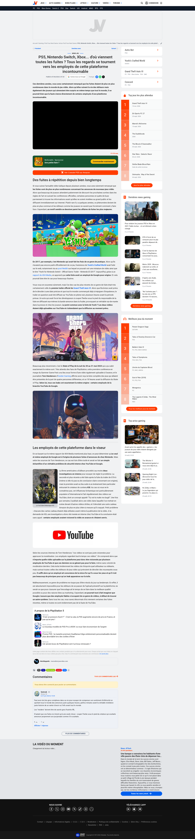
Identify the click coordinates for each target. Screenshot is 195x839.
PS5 (38, 8)
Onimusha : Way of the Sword (143, 174)
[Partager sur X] (103, 76)
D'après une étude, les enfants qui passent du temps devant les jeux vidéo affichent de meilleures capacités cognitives (150, 280)
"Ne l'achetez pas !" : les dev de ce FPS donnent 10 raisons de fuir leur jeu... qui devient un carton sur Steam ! (150, 294)
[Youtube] (68, 809)
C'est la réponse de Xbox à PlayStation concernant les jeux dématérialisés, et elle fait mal (149, 253)
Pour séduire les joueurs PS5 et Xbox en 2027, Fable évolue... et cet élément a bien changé (140, 226)
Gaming (40, 43)
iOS (78, 8)
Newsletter (92, 825)
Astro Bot (129, 50)
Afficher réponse (41, 726)
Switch (72, 8)
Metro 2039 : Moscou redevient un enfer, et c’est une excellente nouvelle (150, 267)
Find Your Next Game (51, 43)
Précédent (38, 48)
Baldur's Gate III (138, 347)
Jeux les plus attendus (141, 185)
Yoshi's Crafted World (135, 60)
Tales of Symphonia (139, 357)
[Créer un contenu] (161, 43)
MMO (91, 8)
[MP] (49, 692)
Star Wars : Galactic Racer (142, 154)
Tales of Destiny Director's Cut (143, 337)
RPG (96, 8)
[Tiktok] (80, 809)
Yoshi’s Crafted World (97, 265)
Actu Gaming (54, 3)
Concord (129, 82)
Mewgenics (136, 388)
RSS (100, 825)
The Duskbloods (138, 134)
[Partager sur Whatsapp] (100, 76)
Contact (40, 822)
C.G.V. (82, 822)
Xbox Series (46, 8)
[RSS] (74, 809)
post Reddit (63, 268)
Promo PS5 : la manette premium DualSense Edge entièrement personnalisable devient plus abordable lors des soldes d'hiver (79, 635)
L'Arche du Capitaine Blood (142, 367)
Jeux (42, 3)
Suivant (113, 48)
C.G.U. (75, 822)
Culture (94, 3)
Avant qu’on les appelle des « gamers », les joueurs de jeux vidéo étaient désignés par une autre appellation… (141, 449)
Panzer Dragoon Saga (140, 327)
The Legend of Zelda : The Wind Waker (144, 398)
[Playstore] (128, 809)
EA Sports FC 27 (138, 114)
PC (34, 8)
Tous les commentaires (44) (105, 676)
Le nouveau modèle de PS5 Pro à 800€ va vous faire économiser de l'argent (74, 627)
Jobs (107, 825)
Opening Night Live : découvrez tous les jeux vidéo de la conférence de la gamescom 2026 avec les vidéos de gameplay (149, 477)
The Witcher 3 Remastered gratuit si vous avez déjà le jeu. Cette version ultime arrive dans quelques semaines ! (150, 463)
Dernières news (76, 48)
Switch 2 (55, 8)
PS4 (62, 8)
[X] (57, 809)
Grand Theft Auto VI (82, 288)
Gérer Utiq (135, 822)
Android (84, 8)
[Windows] (140, 809)
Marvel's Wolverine (139, 124)
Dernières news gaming (142, 306)
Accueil (35, 43)
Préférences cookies (149, 822)
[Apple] (134, 809)
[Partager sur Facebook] (96, 76)
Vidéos (106, 3)
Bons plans (70, 3)
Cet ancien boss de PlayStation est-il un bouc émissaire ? (66, 644)
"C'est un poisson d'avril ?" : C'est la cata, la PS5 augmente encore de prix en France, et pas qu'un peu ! (78, 618)
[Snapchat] (91, 809)
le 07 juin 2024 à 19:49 (48, 696)
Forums (116, 3)
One (66, 8)
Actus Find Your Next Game (67, 43)
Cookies (125, 822)
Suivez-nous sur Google (77, 77)
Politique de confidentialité (109, 822)
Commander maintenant (103, 161)
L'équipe (49, 822)
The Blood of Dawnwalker (142, 144)
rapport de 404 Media (42, 275)
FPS (101, 8)
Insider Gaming (64, 376)
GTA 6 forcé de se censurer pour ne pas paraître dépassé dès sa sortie (150, 240)
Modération (92, 822)
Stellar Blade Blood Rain (141, 164)
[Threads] (86, 809)
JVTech (83, 3)
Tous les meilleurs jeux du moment (142, 409)
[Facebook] (51, 809)
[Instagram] (63, 809)
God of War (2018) (139, 378)
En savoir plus (104, 654)
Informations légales (62, 822)
